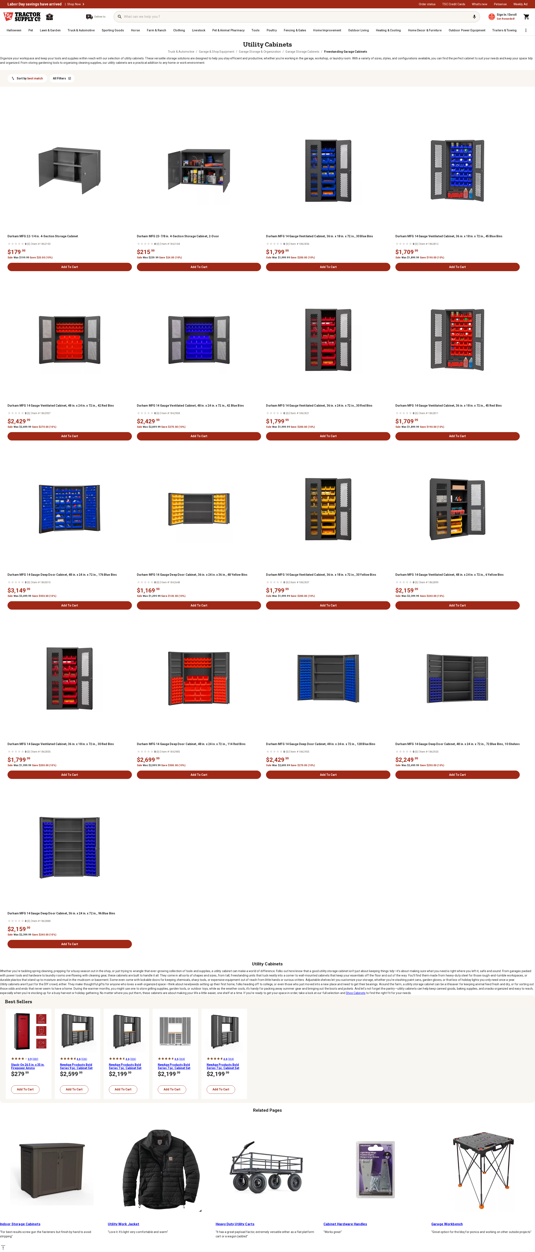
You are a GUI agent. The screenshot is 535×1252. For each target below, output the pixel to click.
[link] (181, 51)
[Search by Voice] (474, 16)
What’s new (479, 4)
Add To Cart (69, 267)
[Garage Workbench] (483, 1170)
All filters (59, 78)
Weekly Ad (520, 4)
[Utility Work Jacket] (159, 1170)
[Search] (120, 17)
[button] (83, 4)
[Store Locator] (62, 17)
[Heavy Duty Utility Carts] (267, 1170)
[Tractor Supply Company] (22, 16)
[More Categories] (526, 30)
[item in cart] (527, 16)
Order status (427, 4)
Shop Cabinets (356, 993)
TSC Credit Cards (453, 4)
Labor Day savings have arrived (35, 4)
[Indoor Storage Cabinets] (52, 1170)
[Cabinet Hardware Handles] (375, 1170)
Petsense (500, 4)
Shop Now (74, 4)
